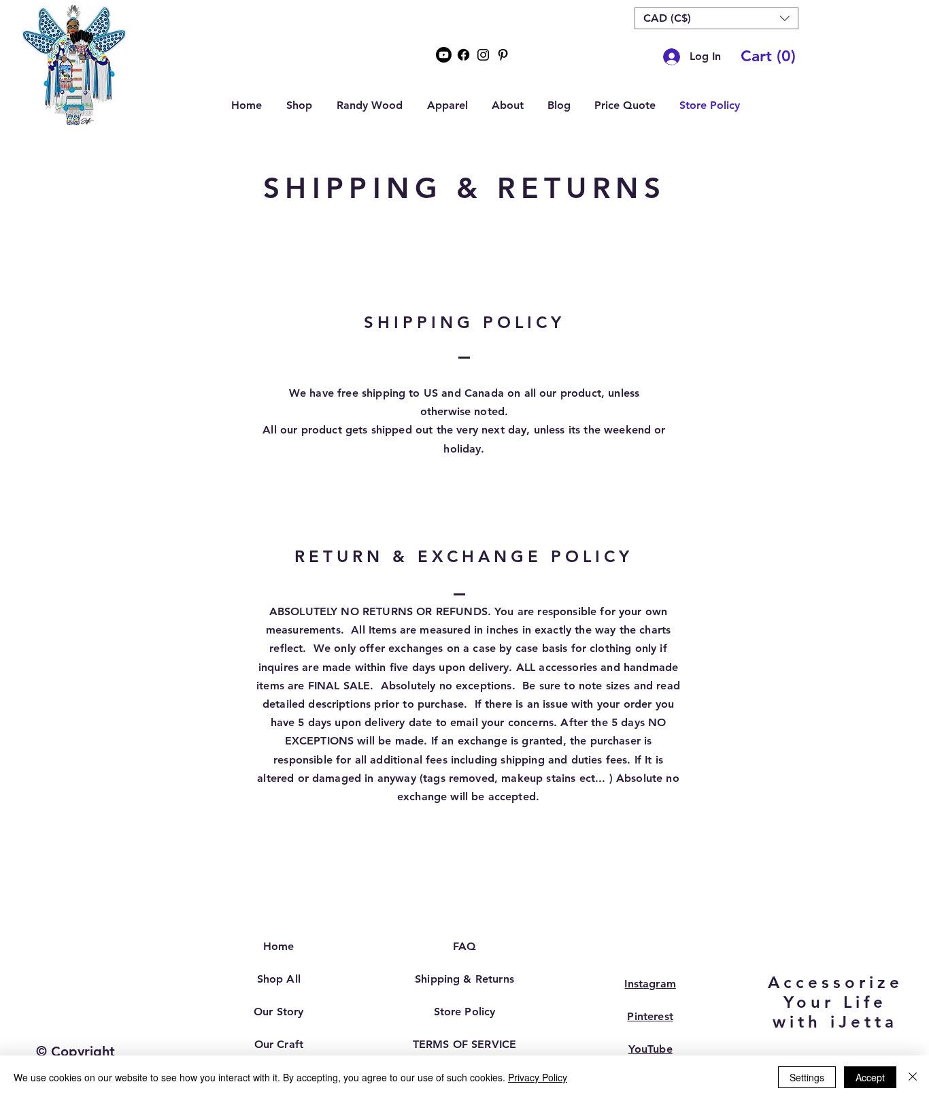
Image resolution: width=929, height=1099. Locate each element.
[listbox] (716, 18)
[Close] (913, 1077)
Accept (870, 1077)
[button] (716, 18)
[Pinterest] (503, 55)
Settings (807, 1077)
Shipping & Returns (464, 978)
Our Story (278, 1011)
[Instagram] (483, 55)
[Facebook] (463, 55)
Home (278, 946)
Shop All (279, 978)
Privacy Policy (537, 1077)
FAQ (464, 946)
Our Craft (278, 1044)
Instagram (649, 983)
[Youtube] (444, 55)
